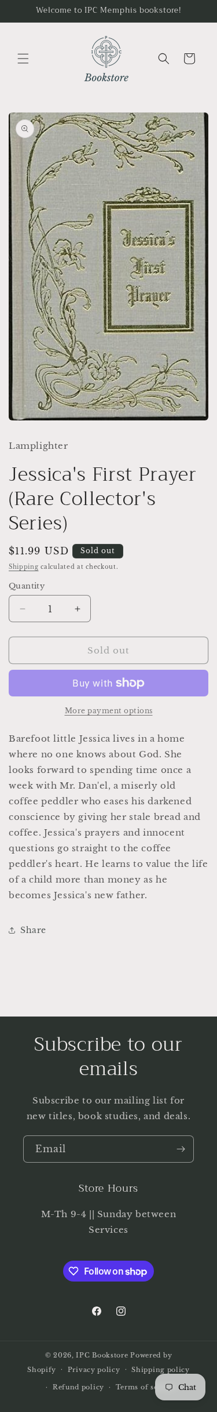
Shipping (24, 567)
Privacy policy (94, 1370)
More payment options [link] (109, 710)
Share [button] (33, 930)
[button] (23, 58)
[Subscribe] (180, 1149)
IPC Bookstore (102, 1355)
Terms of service (146, 1387)
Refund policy (78, 1387)
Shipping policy (160, 1370)
